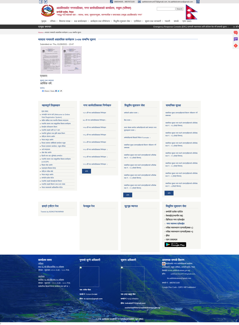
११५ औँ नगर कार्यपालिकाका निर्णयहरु (94, 142)
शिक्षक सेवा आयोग (47, 165)
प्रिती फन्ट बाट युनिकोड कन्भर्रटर (52, 156)
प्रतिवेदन (137, 21)
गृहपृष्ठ (43, 21)
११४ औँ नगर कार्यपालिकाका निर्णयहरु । (95, 149)
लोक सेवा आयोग (46, 152)
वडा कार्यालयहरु (80, 21)
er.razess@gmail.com (93, 299)
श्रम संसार (45, 111)
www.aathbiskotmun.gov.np (179, 270)
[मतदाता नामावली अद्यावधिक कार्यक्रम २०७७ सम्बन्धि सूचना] (51, 60)
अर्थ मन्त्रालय (46, 149)
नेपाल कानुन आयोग (47, 140)
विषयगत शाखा (64, 21)
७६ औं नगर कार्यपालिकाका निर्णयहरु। (94, 120)
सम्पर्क (176, 21)
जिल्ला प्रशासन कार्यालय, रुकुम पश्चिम (53, 146)
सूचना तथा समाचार (47, 80)
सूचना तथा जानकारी (153, 21)
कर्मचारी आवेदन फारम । (131, 113)
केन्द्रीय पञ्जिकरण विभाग (49, 127)
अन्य (86, 171)
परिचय (52, 21)
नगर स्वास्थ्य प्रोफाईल (175, 223)
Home (40, 32)
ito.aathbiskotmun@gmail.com (179, 278)
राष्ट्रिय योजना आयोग (48, 136)
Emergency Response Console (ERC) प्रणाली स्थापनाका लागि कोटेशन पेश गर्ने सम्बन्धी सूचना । (183, 27)
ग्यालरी (167, 21)
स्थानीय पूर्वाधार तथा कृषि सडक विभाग (53, 133)
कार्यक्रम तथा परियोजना (100, 21)
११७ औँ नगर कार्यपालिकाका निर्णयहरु (94, 127)
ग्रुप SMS (186, 21)
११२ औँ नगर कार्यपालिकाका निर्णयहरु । (95, 164)
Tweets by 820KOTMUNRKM (52, 212)
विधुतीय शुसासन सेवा (122, 21)
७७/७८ (42, 88)
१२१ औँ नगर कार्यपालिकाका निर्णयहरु (94, 113)
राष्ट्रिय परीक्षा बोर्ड (47, 171)
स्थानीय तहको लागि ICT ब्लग (51, 130)
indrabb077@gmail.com (135, 303)
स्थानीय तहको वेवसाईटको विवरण (52, 181)
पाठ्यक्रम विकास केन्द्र (49, 168)
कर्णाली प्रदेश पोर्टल (48, 178)
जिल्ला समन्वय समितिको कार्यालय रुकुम (53, 143)
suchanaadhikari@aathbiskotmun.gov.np (142, 308)
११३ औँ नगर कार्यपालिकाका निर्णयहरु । (95, 157)
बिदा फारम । (128, 120)
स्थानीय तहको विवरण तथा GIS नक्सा (53, 184)
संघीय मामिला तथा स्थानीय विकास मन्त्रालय (55, 120)
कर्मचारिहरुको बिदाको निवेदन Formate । (137, 138)
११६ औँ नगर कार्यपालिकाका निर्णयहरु (94, 135)
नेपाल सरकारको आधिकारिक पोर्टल (52, 187)
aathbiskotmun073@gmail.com (183, 273)
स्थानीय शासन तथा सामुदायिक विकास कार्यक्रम (56, 124)
